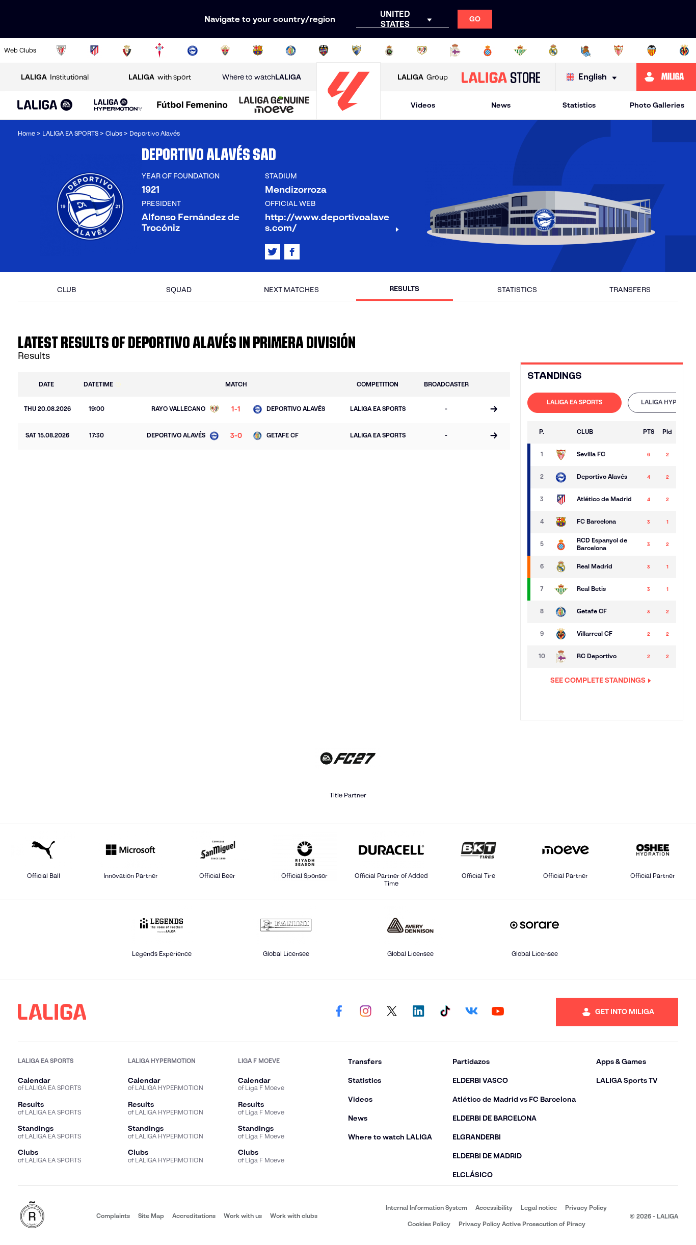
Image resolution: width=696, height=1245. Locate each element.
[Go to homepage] (348, 115)
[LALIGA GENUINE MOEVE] (274, 105)
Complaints (113, 1215)
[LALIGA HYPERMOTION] (118, 105)
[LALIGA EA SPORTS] (45, 105)
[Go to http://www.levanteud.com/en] (323, 50)
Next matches (291, 290)
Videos (423, 105)
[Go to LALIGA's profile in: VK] (471, 1012)
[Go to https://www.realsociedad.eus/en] (586, 50)
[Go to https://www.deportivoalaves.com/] (192, 50)
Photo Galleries (657, 105)
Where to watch (261, 77)
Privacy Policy (586, 1207)
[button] (45, 105)
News (501, 105)
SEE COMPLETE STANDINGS (598, 680)
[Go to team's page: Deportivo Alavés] (561, 477)
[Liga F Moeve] (192, 105)
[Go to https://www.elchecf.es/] (225, 50)
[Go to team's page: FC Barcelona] (561, 522)
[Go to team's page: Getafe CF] (561, 611)
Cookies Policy (429, 1224)
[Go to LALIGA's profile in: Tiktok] (445, 1012)
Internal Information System (426, 1207)
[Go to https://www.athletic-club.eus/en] (61, 50)
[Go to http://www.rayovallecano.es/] (422, 50)
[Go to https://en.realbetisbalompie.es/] (520, 50)
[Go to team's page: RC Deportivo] (561, 656)
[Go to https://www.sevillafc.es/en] (618, 50)
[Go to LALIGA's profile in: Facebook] (339, 1012)
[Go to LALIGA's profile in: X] (272, 252)
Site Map (151, 1215)
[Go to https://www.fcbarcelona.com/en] (257, 50)
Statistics (579, 105)
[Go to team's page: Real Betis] (561, 589)
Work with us (243, 1215)
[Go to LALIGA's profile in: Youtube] (498, 1012)
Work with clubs (293, 1215)
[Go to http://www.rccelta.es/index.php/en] (159, 50)
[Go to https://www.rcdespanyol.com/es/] (487, 50)
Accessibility (494, 1207)
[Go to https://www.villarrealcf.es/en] (684, 50)
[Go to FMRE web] (32, 1215)
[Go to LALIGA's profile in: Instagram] (365, 1012)
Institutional (55, 77)
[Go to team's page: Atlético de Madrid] (561, 499)
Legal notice (539, 1207)
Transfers (630, 290)
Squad (179, 290)
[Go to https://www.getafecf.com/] (291, 50)
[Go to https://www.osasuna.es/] (127, 50)
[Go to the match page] (494, 410)
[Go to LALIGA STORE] (501, 77)
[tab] (574, 403)
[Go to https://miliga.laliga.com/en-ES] (666, 77)
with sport (159, 77)
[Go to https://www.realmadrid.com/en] (553, 50)
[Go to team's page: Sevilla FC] (561, 454)
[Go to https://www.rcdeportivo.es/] (455, 50)
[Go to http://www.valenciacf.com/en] (651, 50)
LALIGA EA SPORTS (574, 402)
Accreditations (194, 1215)
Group (422, 77)
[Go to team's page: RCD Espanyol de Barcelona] (561, 544)
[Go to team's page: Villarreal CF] (561, 634)
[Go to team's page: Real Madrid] (561, 567)
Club (66, 290)
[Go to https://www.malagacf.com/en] (356, 50)
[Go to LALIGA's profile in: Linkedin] (418, 1012)
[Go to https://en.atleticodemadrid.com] (94, 50)
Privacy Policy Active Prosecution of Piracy (522, 1224)
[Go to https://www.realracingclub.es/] (389, 50)
